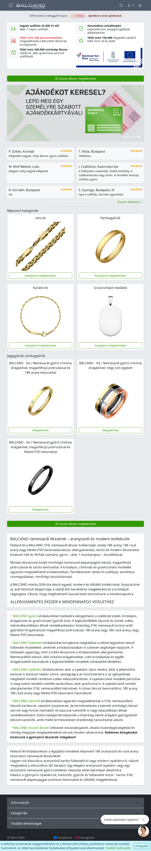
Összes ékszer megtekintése (77, 78)
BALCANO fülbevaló (27, 643)
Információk (20, 802)
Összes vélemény (129, 202)
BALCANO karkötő (26, 701)
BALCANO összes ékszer (31, 728)
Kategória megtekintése (40, 276)
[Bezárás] (143, 819)
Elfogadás (141, 846)
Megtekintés (40, 430)
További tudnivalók (118, 848)
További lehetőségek (26, 823)
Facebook (64, 837)
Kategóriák (19, 813)
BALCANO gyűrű (25, 616)
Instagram (86, 837)
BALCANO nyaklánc (27, 669)
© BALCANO (16, 837)
